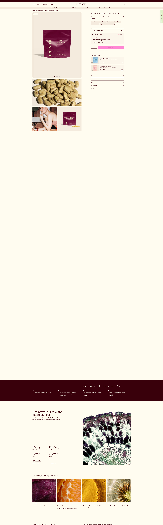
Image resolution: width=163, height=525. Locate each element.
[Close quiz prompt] (161, 11)
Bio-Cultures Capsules (104, 58)
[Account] (127, 4)
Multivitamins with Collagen (105, 66)
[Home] (81, 4)
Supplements (39, 10)
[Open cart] (129, 4)
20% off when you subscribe (43, 0)
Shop (33, 10)
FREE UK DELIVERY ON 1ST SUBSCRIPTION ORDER (79, 0)
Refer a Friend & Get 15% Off (12, 0)
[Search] (124, 4)
